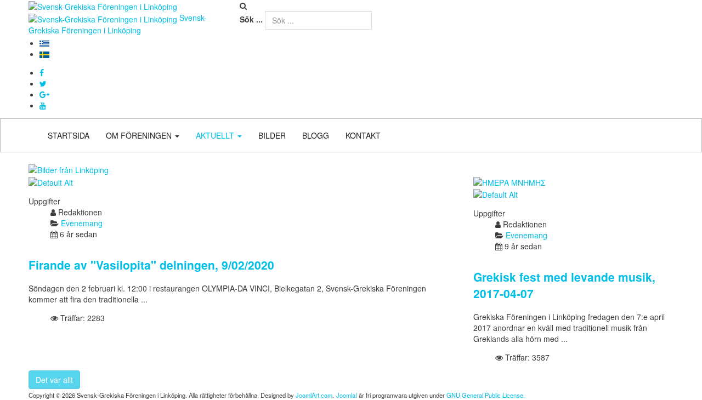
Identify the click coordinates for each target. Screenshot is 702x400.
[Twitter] (43, 83)
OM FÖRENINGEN (140, 135)
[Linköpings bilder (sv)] (69, 168)
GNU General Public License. (485, 395)
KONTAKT (363, 135)
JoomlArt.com (314, 395)
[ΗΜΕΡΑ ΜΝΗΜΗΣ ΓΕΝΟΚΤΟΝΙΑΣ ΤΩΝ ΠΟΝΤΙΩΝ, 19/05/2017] (509, 180)
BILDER (272, 135)
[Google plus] (44, 94)
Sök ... (251, 19)
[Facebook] (41, 72)
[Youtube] (42, 105)
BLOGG (315, 135)
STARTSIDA (68, 135)
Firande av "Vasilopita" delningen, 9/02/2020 (151, 264)
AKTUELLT (216, 135)
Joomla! (346, 395)
